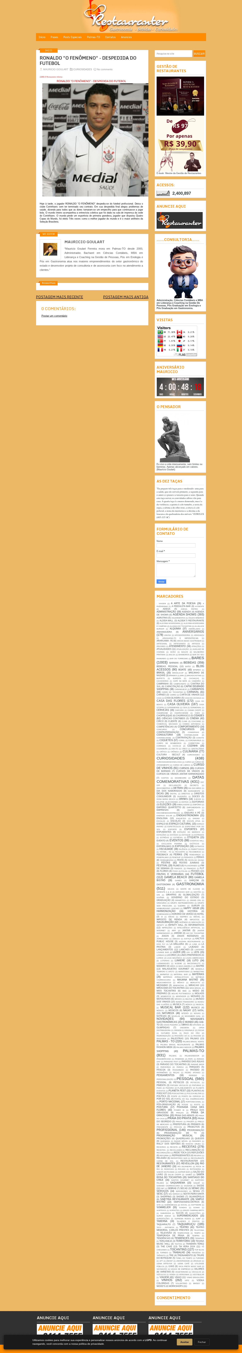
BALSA (172, 655)
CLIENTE (172, 721)
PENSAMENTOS (166, 1075)
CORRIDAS (161, 746)
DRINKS (183, 799)
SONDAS (183, 1208)
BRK (182, 675)
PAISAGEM (161, 1039)
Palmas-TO (93, 37)
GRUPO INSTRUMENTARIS (181, 903)
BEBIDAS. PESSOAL (167, 666)
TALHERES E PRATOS (188, 1221)
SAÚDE (200, 1185)
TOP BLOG (199, 1250)
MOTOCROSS (163, 999)
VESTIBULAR (198, 1275)
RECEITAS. (161, 1150)
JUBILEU (176, 939)
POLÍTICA (161, 1096)
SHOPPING (165, 1196)
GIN (158, 895)
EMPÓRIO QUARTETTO (169, 807)
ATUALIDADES (164, 649)
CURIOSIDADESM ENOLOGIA (169, 762)
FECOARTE (180, 852)
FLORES (164, 871)
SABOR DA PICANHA (166, 1172)
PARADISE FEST (171, 1062)
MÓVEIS (178, 999)
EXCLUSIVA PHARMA (172, 844)
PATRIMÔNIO (162, 1073)
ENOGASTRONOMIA (187, 815)
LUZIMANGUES (163, 963)
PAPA (190, 1059)
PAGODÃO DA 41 (182, 1036)
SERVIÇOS (163, 1191)
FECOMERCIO (195, 852)
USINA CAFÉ (183, 1264)
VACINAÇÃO (162, 1269)
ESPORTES (190, 829)
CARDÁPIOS (197, 689)
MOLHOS (199, 993)
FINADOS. (178, 868)
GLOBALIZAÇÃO (191, 895)
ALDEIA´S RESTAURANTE (191, 620)
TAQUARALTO (164, 1224)
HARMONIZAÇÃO (166, 911)
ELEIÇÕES (165, 804)
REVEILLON (187, 1163)
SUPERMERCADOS (187, 1215)
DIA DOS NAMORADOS (169, 791)
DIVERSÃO (182, 796)
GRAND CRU (195, 900)
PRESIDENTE (162, 1127)
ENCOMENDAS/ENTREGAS (168, 813)
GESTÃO (197, 892)
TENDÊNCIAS (163, 1238)
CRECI (184, 749)
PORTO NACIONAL (169, 1101)
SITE (159, 1205)
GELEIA (171, 889)
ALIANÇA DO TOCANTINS (181, 626)
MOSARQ (195, 996)
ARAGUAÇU (199, 635)
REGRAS (197, 1156)
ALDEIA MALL (167, 620)
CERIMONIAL (195, 708)
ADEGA (166, 609)
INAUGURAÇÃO (165, 922)
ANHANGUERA (164, 632)
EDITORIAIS (198, 802)
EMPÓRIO (197, 805)
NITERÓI (185, 1013)
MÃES (172, 966)
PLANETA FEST (177, 1090)
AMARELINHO (194, 629)
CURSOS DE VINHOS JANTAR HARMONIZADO (180, 774)
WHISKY (196, 1283)
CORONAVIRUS (194, 740)
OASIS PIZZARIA (171, 1025)
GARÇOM (194, 880)
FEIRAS (178, 854)
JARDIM (178, 933)
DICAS (160, 793)
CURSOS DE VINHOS (188, 771)
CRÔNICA (175, 752)
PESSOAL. (162, 1082)
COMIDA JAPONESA (191, 724)
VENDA (172, 1275)
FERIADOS (188, 857)
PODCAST (162, 1093)
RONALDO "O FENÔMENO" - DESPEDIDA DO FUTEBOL (88, 60)
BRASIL (161, 672)
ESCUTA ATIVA (193, 821)
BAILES (184, 652)
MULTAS (188, 999)
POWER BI (179, 1110)
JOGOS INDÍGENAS (188, 936)
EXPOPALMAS (164, 846)
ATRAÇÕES (196, 646)
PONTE (174, 1096)
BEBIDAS (190, 662)
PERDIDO (193, 1075)
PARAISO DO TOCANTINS (173, 1064)
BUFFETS (161, 678)
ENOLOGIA (162, 818)
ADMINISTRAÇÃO (166, 611)
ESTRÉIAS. (178, 838)
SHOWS (180, 1196)
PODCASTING (178, 1093)
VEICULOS (196, 1272)
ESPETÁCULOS (174, 827)
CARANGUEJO (181, 689)
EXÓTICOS (194, 844)
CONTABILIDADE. (164, 738)
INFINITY (160, 925)
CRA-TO (174, 749)
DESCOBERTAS (163, 788)
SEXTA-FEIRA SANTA (193, 1194)
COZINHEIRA (162, 749)
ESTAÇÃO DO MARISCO (188, 832)
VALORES (199, 1269)
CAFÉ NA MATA (180, 681)
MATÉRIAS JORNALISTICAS (176, 977)
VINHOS (166, 1280)
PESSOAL (185, 1079)
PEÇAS (176, 1073)
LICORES (171, 955)
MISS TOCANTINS (166, 991)
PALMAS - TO (166, 1041)
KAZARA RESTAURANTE (190, 942)
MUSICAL (200, 1004)
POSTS (197, 1105)
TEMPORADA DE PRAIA (170, 1235)
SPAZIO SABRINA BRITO (193, 1210)
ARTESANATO (180, 644)
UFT (161, 1261)
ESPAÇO (161, 824)
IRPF (174, 931)
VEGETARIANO (181, 1272)
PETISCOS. (195, 1082)
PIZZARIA (170, 1088)
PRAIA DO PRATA (179, 1118)
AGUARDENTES (178, 618)
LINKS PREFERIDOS (190, 955)
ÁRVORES (161, 646)
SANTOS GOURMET (180, 1180)
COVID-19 (177, 746)
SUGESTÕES (195, 1213)
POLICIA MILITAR (194, 1093)
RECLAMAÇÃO (193, 1150)
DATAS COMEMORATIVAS (180, 779)
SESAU (196, 1191)
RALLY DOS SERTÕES (169, 1144)
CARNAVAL (193, 692)
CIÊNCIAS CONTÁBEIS (173, 718)
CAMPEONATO (180, 684)
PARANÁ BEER (197, 1064)
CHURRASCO (183, 715)
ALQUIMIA (175, 628)
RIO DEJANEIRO (185, 1166)
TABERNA (162, 1221)
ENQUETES (181, 818)
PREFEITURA (179, 1124)
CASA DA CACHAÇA (193, 698)
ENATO (191, 810)
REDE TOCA (180, 1152)
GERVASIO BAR (182, 892)
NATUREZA (168, 1013)
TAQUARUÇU (186, 1224)
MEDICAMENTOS (164, 983)
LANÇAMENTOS (165, 949)
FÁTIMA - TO (165, 852)
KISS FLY (161, 944)
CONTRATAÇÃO (184, 737)
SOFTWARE (196, 1205)
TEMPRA (195, 1236)
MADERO (161, 966)
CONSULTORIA (165, 734)
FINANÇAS (191, 868)
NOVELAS (175, 1016)
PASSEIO (194, 1070)
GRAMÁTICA (180, 900)
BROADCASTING (194, 675)
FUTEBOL (197, 873)
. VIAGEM (161, 604)
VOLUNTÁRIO (181, 1283)
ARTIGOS (196, 644)
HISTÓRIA (193, 911)
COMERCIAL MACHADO (167, 724)
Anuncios (126, 37)
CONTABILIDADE (191, 735)
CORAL (182, 740)
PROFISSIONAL (167, 1129)
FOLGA (184, 871)
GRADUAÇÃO (163, 900)
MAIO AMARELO (186, 966)
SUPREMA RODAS (183, 1219)
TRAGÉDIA (196, 1253)
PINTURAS (196, 1085)
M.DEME (178, 963)
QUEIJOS (199, 1138)
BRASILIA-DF (178, 673)
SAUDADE (188, 1186)
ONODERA (184, 1028)
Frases (54, 37)
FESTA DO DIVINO (196, 860)
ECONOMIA (173, 802)
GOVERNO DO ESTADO (185, 897)
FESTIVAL (162, 865)
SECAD (184, 1188)
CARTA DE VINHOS (189, 694)
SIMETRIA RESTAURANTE (174, 1199)
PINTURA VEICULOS (179, 1085)
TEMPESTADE (183, 1233)
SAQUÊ (196, 1183)
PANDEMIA (179, 1059)
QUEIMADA (165, 1141)
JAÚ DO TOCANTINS (195, 933)
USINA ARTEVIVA (164, 1264)
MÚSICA (188, 1004)
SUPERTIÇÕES (163, 1219)
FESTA (180, 860)
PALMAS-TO (193, 1051)
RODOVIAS (169, 1169)
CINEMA (194, 718)
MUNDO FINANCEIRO (185, 1002)
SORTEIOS (161, 1210)
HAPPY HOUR (191, 908)
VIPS (187, 1280)
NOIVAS (197, 1013)
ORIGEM (177, 1030)
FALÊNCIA (183, 849)
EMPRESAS (162, 810)
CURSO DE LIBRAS (181, 765)
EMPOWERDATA (194, 807)
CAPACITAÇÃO (172, 686)
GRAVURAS (162, 903)
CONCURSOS (187, 729)
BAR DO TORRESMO (179, 659)
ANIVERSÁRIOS (193, 631)
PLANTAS (196, 1090)
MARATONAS (184, 972)
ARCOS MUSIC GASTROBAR (189, 641)
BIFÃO (188, 666)
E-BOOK (197, 799)
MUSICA (177, 1004)
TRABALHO (179, 1252)
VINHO (178, 1277)
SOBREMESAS (170, 1205)
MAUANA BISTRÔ (187, 979)
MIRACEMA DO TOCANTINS (171, 988)
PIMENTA (161, 1085)
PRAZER (190, 1122)
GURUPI (195, 905)
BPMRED (197, 670)
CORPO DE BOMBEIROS (169, 743)
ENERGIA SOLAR (164, 816)
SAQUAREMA (177, 1182)
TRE (171, 1255)
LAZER (176, 952)
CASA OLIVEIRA (173, 698)
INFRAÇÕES (167, 928)
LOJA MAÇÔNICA (174, 958)
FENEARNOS (195, 855)
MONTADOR (181, 996)
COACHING (196, 721)
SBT (162, 1188)
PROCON (178, 1127)
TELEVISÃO (166, 1233)
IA (162, 917)
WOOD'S (161, 1286)
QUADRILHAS (183, 1138)
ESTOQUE (186, 835)
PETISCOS (178, 1082)
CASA (159, 698)
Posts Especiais (72, 37)
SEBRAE (172, 1188)
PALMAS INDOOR (183, 1047)
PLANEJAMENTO (185, 1088)
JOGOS (165, 936)
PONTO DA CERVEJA (191, 1096)
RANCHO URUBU (193, 1144)
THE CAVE (166, 1246)
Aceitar (184, 1342)
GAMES (178, 880)
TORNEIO (164, 1253)
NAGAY (187, 1010)
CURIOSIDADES (82, 69)
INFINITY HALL (176, 925)
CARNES (161, 694)
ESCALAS (161, 821)
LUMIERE (180, 960)
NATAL (201, 1010)
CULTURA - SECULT (168, 754)
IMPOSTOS (194, 920)
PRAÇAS (180, 1113)
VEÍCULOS (161, 1275)
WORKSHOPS (176, 1286)
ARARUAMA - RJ (165, 641)
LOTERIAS (164, 961)
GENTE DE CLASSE (190, 889)
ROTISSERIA (195, 1169)
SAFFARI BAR (184, 1172)
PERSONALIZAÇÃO (165, 1079)
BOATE (182, 669)
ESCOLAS (176, 821)
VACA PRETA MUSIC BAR (190, 1266)
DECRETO (194, 785)
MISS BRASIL (195, 988)
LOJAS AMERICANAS (195, 958)
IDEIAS (171, 917)
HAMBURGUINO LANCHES (168, 908)
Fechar (202, 1342)
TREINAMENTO (185, 1255)
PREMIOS (196, 1124)
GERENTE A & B (164, 892)
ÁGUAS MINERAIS (196, 618)
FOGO (175, 871)
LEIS (196, 952)
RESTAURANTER (189, 1161)
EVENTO (161, 840)
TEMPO (197, 1233)
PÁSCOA (161, 1070)
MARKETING (198, 972)
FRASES (195, 871)
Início (42, 37)
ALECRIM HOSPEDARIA (170, 623)
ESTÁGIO (174, 835)
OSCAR (201, 1030)
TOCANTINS (178, 1249)
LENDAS (160, 955)
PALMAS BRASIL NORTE (193, 1042)
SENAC (195, 1188)
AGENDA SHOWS (185, 614)
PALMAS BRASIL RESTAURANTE (175, 1045)
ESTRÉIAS (164, 838)
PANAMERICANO (164, 1059)
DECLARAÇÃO (175, 785)
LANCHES (184, 949)
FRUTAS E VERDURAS (170, 874)
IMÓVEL (196, 917)
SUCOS (180, 1213)
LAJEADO (193, 947)
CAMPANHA (163, 684)
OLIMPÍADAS (163, 1027)
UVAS (171, 1266)
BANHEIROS (184, 655)
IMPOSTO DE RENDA (169, 919)
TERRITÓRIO (183, 1241)
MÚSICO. (160, 1010)
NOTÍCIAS (162, 1016)
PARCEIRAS (166, 1067)
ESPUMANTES (164, 832)
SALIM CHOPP (174, 1175)
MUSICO (195, 1007)
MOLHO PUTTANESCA (181, 993)
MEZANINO (162, 985)
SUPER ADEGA (164, 1216)
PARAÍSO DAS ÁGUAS (193, 1061)
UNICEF (169, 1261)
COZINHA (192, 745)
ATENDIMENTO (177, 646)
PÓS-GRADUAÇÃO (166, 1104)
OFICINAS (197, 1025)
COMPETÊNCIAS (165, 726)
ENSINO (196, 818)
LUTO (195, 960)
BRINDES (173, 675)
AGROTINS (162, 618)
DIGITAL (173, 794)
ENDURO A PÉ (192, 813)
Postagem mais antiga (125, 297)
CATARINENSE (173, 708)
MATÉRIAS (198, 974)
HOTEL (200, 914)
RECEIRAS (161, 1147)
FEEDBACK (162, 854)
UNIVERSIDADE (183, 1261)
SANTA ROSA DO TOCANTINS (180, 1176)
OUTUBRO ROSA (169, 1033)
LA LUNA (193, 944)
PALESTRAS (177, 1038)
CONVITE (200, 738)
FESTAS (165, 862)
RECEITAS (189, 1146)
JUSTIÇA (187, 939)
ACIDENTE (199, 606)
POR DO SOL (163, 1099)
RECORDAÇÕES (164, 1153)
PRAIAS (179, 1122)
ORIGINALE (189, 1030)
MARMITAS (164, 974)
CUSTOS (165, 778)
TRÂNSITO (161, 1255)
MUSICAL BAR (171, 1007)
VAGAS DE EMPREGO (180, 1269)
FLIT (202, 868)
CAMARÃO (196, 681)
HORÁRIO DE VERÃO (182, 914)
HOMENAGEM (162, 914)
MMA (184, 991)
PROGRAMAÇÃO (195, 1130)
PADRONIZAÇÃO (164, 1036)
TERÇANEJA (165, 1241)
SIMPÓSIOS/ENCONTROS (186, 1202)
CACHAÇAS (194, 678)
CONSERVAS (193, 732)
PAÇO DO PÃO (192, 1033)
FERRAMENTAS (166, 860)
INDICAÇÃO (196, 922)
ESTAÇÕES (161, 835)
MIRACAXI (194, 985)
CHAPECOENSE (181, 713)
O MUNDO (187, 1022)
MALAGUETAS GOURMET (175, 969)
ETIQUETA (193, 837)
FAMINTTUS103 (197, 849)
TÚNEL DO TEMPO (184, 1258)
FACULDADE (166, 849)
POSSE (185, 1105)
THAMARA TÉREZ (195, 1244)
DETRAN (178, 788)
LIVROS (160, 958)
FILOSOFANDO (190, 866)
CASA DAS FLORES (171, 700)
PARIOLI (180, 1067)
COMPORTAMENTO (188, 726)
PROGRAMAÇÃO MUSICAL (175, 1135)
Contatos (110, 37)
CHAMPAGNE (162, 713)
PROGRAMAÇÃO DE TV (180, 1133)
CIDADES (199, 715)
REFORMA (164, 1156)
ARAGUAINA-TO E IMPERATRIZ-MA (180, 638)
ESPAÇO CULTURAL (180, 823)
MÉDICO (180, 983)
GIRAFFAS (171, 895)
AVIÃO (173, 652)
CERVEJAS (163, 710)
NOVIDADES (165, 1018)
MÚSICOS (173, 1010)
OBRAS (185, 1025)
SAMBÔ (188, 1175)
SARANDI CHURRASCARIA (168, 1186)
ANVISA (167, 635)
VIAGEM (164, 1277)
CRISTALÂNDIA (197, 749)
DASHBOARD (180, 778)
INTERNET (161, 931)
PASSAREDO (178, 1070)
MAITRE (200, 966)
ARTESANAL (162, 644)
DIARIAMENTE (194, 791)
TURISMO (200, 1258)
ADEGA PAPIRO (189, 609)
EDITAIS (185, 802)
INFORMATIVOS (196, 925)
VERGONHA (184, 1275)
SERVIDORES (182, 1191)
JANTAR (186, 930)
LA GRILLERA (177, 944)
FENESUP (176, 857)
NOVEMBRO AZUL (193, 1016)
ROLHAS (181, 1169)
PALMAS (194, 1038)
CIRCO (160, 721)
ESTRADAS (199, 835)
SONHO (196, 1208)
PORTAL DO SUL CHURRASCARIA (189, 1099)
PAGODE (197, 1036)
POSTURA (162, 1107)
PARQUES (194, 1067)
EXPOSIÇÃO (182, 846)
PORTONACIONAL (193, 1102)
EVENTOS (176, 840)
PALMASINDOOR (192, 1056)
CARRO (173, 695)
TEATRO (184, 1227)
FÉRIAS (200, 857)
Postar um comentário (54, 315)
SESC (160, 1193)
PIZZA (159, 1088)
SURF (198, 1219)
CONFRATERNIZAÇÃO (168, 732)
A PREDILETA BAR (181, 606)
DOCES (196, 796)
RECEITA (174, 1147)
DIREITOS (185, 794)
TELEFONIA (199, 1230)
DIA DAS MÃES (194, 788)
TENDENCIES (182, 1238)
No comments (104, 69)
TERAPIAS (199, 1238)
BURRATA (177, 678)
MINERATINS (178, 985)
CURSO (188, 762)
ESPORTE (172, 829)
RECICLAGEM (176, 1150)
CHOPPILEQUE (164, 715)
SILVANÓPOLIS (196, 1196)
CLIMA (184, 721)
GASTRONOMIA (190, 884)
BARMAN (174, 663)
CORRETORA (194, 743)
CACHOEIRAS (162, 681)
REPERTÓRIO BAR (179, 1158)
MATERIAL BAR (181, 974)
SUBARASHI (165, 1213)
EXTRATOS (199, 846)
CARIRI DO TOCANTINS (172, 692)
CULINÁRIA (190, 751)
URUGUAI (197, 1261)
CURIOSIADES (193, 755)
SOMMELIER (164, 1207)
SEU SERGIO (174, 1194)
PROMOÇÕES (164, 1138)
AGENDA (186, 612)
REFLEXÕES (197, 1152)
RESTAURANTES (166, 1163)
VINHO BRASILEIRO (195, 1277)
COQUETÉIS (166, 740)
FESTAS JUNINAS (189, 862)
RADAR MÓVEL (181, 1141)
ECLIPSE (160, 802)
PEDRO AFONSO (192, 1073)
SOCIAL (184, 1205)
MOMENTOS (166, 996)
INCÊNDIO (183, 922)
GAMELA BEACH (175, 877)
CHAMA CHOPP (194, 710)
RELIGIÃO (162, 1158)
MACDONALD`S (193, 963)
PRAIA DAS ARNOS (184, 1115)
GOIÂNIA (160, 897)
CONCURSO (162, 729)
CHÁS (197, 713)
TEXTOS (178, 1244)
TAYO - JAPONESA (165, 1227)
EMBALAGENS (183, 805)
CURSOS (184, 768)
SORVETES (174, 1210)
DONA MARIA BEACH (166, 799)
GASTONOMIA (164, 884)
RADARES (196, 1141)
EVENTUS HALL (197, 841)
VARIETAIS (165, 1272)
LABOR (177, 947)
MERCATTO (195, 983)
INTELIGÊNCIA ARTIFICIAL (189, 928)
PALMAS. (173, 1056)
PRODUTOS (194, 1127)
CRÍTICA (163, 752)
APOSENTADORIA (182, 635)
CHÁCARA (179, 710)
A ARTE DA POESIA (183, 603)
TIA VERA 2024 (187, 1246)
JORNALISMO (162, 939)
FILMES (177, 865)
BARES (198, 658)
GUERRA (181, 906)
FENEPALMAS (163, 857)
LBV (188, 952)
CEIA (185, 708)
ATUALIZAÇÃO (182, 649)
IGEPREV (184, 917)
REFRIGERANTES (181, 1155)
